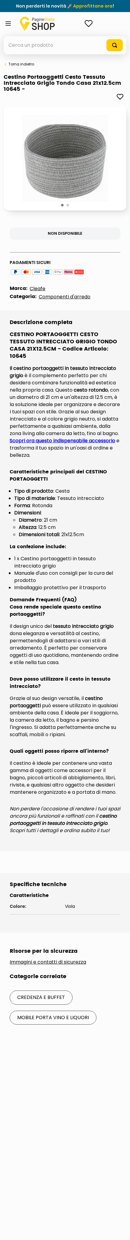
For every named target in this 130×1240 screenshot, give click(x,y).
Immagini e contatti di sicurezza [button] (48, 962)
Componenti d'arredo (64, 296)
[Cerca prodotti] (114, 45)
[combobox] (65, 45)
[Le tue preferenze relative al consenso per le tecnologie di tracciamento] (119, 1229)
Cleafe (37, 288)
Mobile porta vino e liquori (53, 1017)
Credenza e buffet (41, 997)
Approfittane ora (92, 6)
